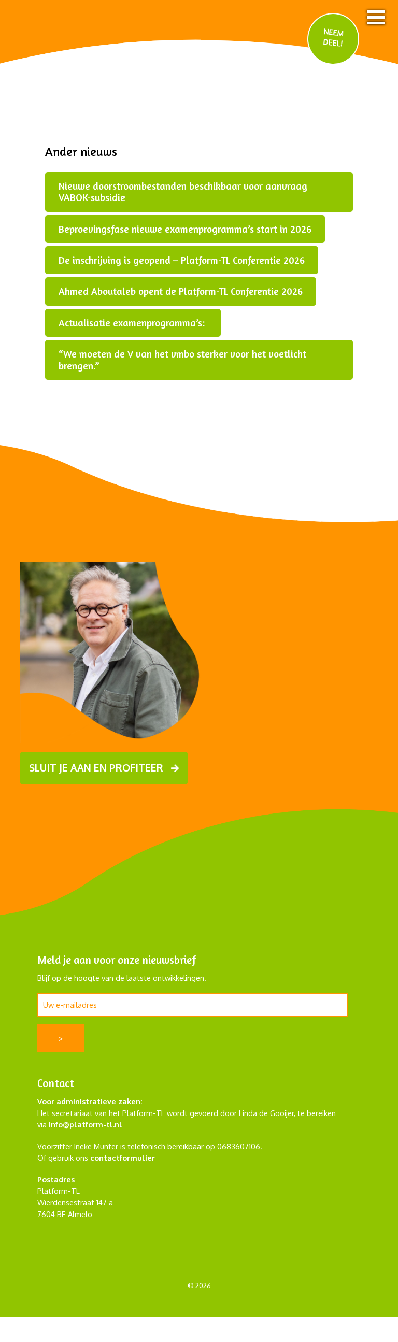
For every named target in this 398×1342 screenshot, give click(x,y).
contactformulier (122, 1157)
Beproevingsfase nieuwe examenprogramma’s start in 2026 (185, 229)
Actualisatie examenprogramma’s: (133, 323)
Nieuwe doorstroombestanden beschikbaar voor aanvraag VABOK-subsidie (183, 192)
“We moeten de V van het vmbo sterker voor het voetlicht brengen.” (182, 360)
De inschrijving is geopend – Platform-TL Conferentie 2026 (182, 260)
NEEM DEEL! (334, 37)
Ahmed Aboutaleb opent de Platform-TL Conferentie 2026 (181, 291)
